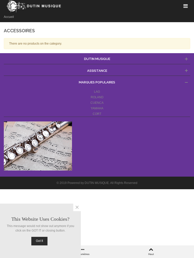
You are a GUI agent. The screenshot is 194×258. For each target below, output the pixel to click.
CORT (97, 114)
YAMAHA (97, 108)
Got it (39, 241)
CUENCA (97, 103)
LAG (97, 91)
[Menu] (185, 6)
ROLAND (97, 97)
